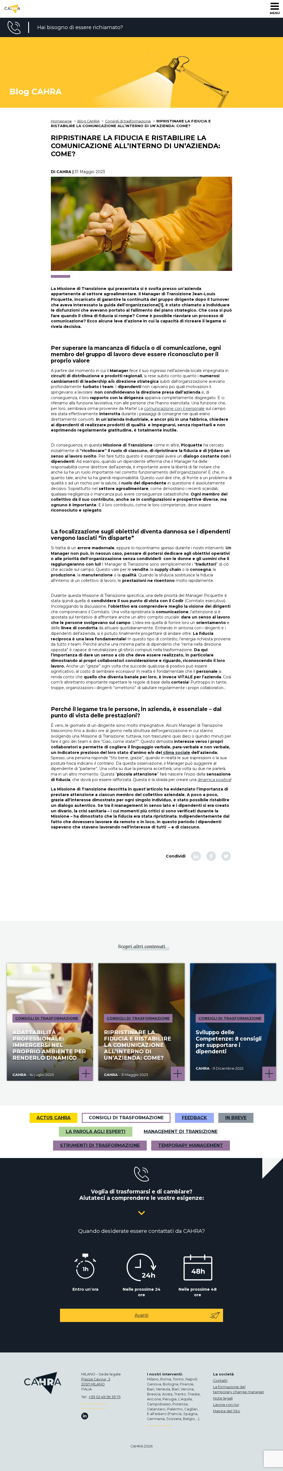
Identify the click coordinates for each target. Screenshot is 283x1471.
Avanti (141, 1315)
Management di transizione (181, 1131)
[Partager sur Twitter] (226, 856)
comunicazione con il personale (174, 408)
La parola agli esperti (95, 1131)
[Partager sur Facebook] (211, 856)
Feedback (194, 1117)
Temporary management (190, 1145)
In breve (236, 1117)
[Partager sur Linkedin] (196, 856)
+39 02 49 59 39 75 (104, 1397)
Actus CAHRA (53, 1117)
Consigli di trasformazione (126, 1117)
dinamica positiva (214, 779)
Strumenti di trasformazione (100, 1145)
